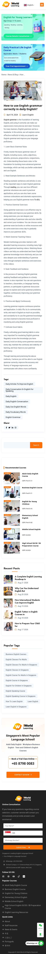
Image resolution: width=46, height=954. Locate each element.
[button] (42, 4)
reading (13, 187)
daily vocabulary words (16, 412)
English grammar (10, 120)
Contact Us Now (22, 775)
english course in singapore (17, 680)
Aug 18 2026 (22, 618)
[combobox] (23, 833)
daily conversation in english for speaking (19, 390)
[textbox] (10, 833)
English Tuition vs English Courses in (26, 613)
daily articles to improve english (19, 384)
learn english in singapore (16, 707)
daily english (11, 396)
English (30, 5)
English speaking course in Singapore (20, 696)
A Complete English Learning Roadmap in (28, 578)
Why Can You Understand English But (27, 589)
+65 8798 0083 (23, 763)
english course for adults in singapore (21, 675)
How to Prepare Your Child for (27, 625)
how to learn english (14, 701)
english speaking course (15, 691)
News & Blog (13, 75)
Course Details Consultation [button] (18, 36)
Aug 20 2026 (22, 594)
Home (3, 75)
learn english (33, 701)
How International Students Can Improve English (27, 601)
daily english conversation (17, 401)
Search (36, 445)
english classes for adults (16, 659)
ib (38, 200)
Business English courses (16, 654)
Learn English (28, 115)
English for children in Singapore (18, 686)
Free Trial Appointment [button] (16, 66)
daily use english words (16, 407)
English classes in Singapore (17, 670)
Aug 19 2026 (22, 606)
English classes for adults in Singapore (21, 665)
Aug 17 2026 (22, 629)
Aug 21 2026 (22, 582)
